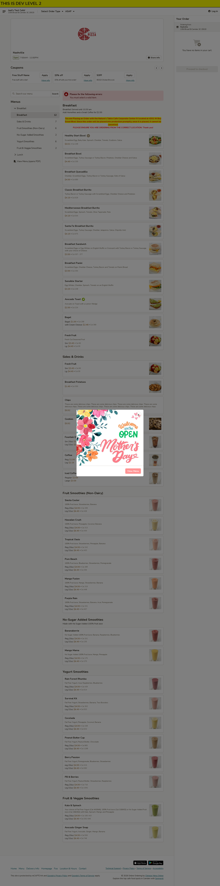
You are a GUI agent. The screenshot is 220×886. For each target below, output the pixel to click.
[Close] (138, 415)
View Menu (133, 471)
